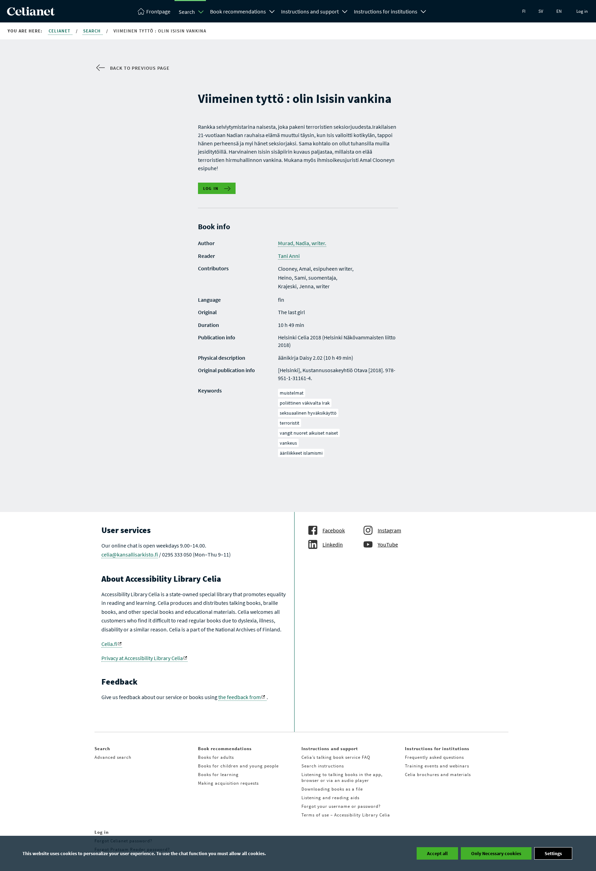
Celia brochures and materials (438, 774)
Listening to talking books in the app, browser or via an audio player (342, 777)
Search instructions (322, 766)
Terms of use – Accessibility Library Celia (345, 815)
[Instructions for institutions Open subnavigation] (423, 10)
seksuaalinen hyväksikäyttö (308, 413)
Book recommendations (238, 11)
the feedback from (239, 697)
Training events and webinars (437, 766)
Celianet (60, 31)
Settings (553, 853)
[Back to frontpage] (31, 13)
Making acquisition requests (228, 783)
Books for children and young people (238, 766)
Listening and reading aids (330, 798)
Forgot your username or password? (341, 806)
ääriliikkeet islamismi (301, 453)
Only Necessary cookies (496, 853)
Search (187, 11)
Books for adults (216, 757)
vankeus (288, 443)
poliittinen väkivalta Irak (305, 403)
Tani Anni (289, 255)
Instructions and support (310, 11)
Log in (582, 11)
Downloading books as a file (332, 789)
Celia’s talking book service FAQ (335, 757)
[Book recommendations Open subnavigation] (272, 10)
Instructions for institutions (385, 11)
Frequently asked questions (434, 757)
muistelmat (292, 393)
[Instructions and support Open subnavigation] (345, 10)
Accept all (437, 853)
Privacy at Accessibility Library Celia (142, 658)
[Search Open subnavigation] (201, 11)
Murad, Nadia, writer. (302, 243)
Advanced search (113, 757)
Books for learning (218, 774)
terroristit (289, 423)
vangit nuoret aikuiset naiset (309, 433)
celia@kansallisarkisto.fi (129, 554)
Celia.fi (109, 643)
